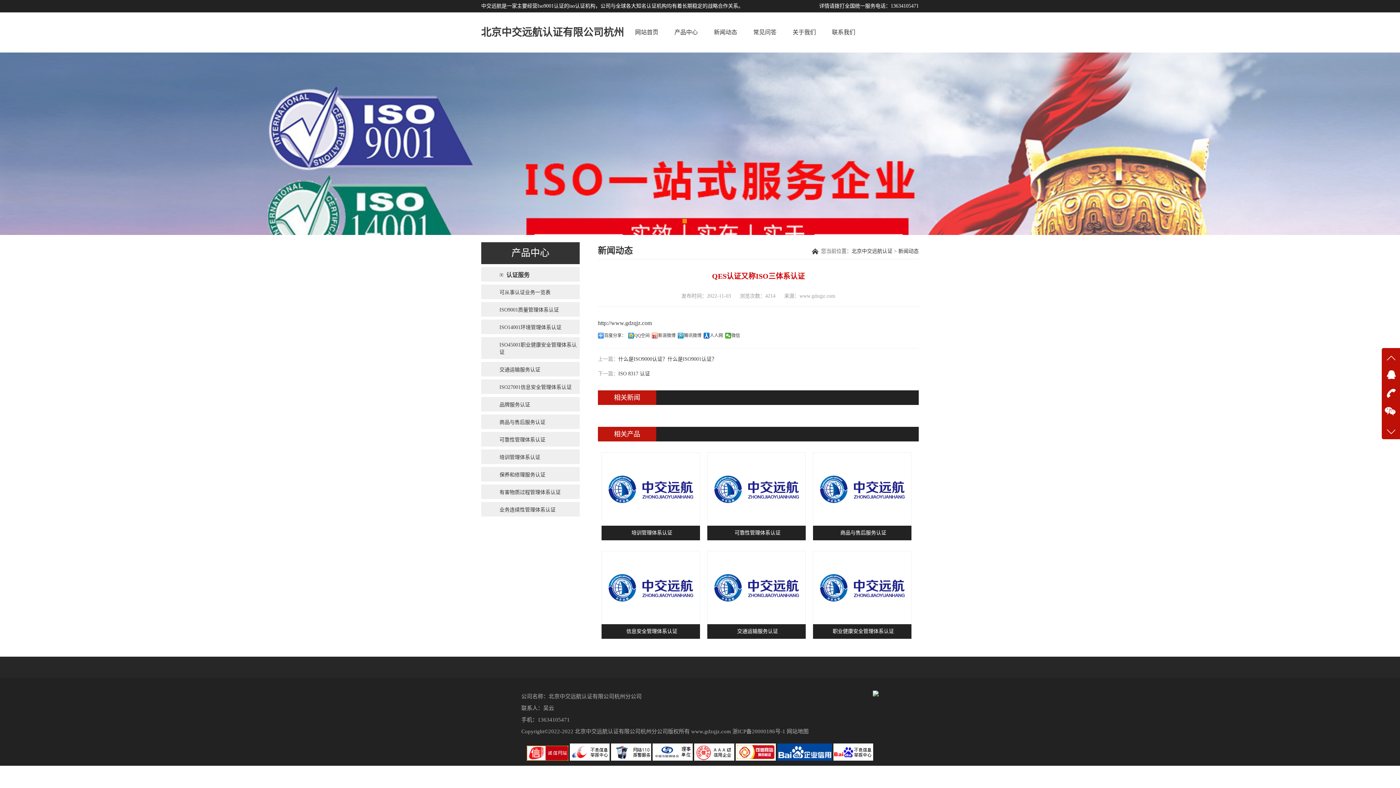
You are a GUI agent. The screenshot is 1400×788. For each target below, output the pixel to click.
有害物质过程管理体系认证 (530, 492)
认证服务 (518, 275)
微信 (735, 335)
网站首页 (646, 32)
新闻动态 (725, 32)
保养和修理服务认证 (522, 475)
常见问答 (765, 32)
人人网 (716, 335)
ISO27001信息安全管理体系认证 (535, 387)
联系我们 (843, 32)
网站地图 (798, 731)
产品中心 (686, 32)
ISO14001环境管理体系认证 (530, 327)
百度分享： (615, 335)
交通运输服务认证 (519, 369)
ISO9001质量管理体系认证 (529, 310)
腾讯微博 (692, 335)
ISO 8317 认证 (634, 373)
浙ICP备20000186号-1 (758, 731)
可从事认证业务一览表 (525, 292)
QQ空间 (642, 335)
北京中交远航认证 (872, 251)
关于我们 (804, 32)
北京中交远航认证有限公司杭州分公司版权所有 (632, 731)
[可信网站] (756, 759)
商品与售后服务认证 (522, 422)
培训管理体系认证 (519, 457)
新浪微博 (667, 335)
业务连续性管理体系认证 (527, 510)
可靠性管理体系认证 (522, 440)
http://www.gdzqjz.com (625, 323)
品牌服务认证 (514, 404)
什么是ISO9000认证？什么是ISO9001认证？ (667, 359)
